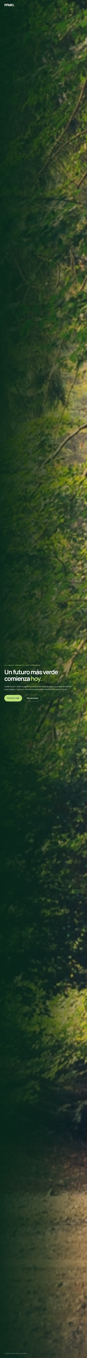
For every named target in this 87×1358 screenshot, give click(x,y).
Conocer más (13, 698)
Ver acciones (32, 698)
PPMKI (9, 5)
